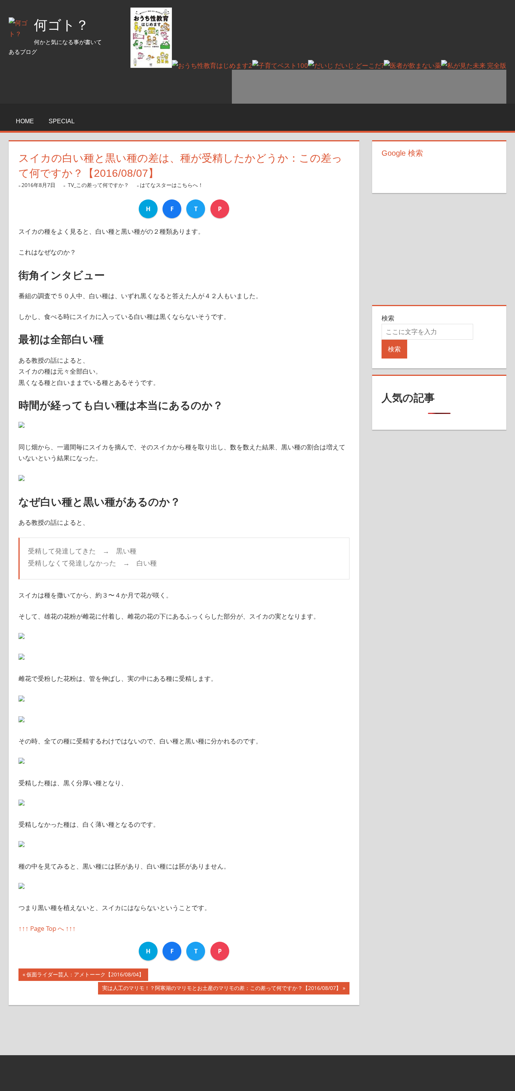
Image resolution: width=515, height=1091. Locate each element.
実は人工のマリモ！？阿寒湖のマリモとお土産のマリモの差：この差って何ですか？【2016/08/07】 (221, 989)
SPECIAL (62, 121)
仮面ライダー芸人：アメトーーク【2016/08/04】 (85, 976)
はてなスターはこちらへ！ (171, 184)
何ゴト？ (61, 25)
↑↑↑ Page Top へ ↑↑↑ (47, 928)
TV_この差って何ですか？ (98, 184)
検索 (388, 318)
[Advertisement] (369, 87)
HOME (25, 121)
